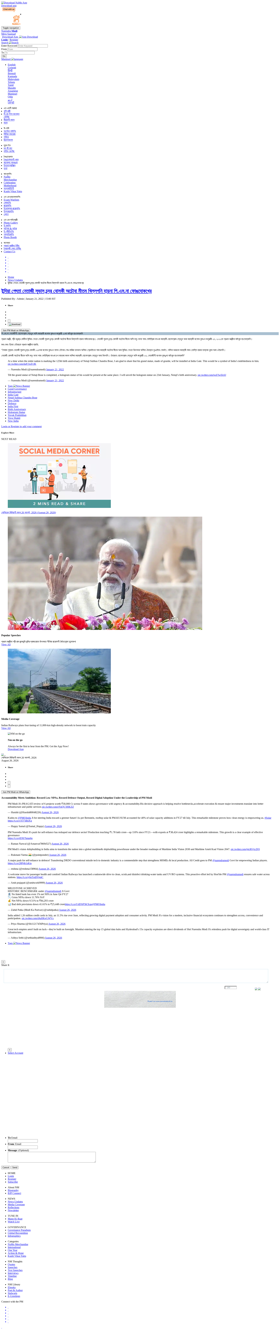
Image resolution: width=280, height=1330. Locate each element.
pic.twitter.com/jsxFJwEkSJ (212, 375)
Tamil (11, 85)
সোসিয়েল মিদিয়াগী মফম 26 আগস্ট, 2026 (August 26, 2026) (28, 512)
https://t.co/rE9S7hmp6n (20, 838)
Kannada (12, 76)
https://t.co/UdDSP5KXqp (78, 904)
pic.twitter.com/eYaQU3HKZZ (58, 806)
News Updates (15, 280)
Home (11, 277)
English (12, 64)
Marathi (12, 88)
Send (14, 1167)
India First (13, 406)
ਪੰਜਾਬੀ (11, 102)
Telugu (11, 82)
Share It (5, 965)
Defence (12, 403)
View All (6, 644)
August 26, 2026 (50, 812)
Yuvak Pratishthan (17, 415)
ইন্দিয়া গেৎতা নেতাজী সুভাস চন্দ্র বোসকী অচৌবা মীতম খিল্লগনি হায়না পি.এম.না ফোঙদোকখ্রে (76, 291)
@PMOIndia (24, 817)
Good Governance (17, 389)
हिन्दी (10, 70)
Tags (10, 386)
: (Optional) (18, 1150)
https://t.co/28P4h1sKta (20, 863)
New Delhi (13, 400)
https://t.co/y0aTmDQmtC (30, 877)
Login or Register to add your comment (21, 426)
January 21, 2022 (55, 369)
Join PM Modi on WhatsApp (16, 330)
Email (12, 1137)
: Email (14, 1144)
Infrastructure (14, 391)
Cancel (6, 1167)
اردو (10, 99)
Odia (10, 96)
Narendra (9, 31)
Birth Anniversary (17, 409)
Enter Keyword (9, 45)
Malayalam (13, 79)
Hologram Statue (16, 412)
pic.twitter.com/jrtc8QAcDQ (245, 849)
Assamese (13, 90)
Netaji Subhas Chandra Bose (22, 397)
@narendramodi (220, 860)
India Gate (13, 394)
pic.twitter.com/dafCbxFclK (22, 364)
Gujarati (12, 67)
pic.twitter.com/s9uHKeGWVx (38, 918)
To (3, 52)
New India (13, 421)
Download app (9, 5)
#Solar (268, 817)
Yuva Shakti (14, 418)
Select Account (15, 1053)
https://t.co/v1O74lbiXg (20, 820)
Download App (16, 749)
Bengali (12, 73)
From (4, 49)
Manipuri (12, 93)
